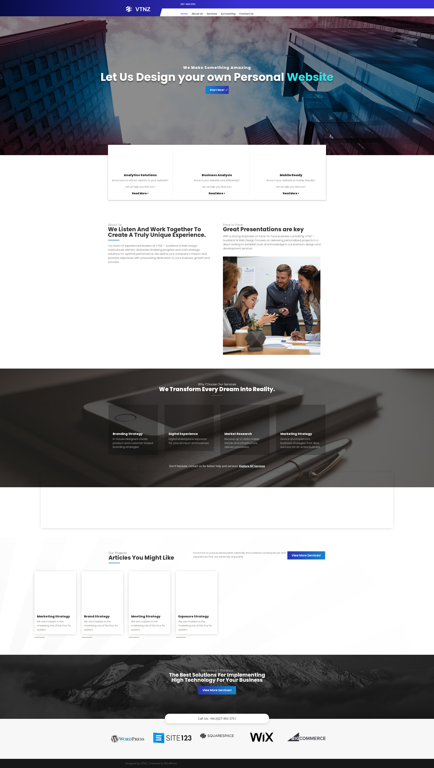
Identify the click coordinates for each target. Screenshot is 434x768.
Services (212, 14)
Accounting (228, 14)
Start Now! (217, 90)
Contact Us (246, 14)
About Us (197, 14)
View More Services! (306, 555)
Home (184, 14)
